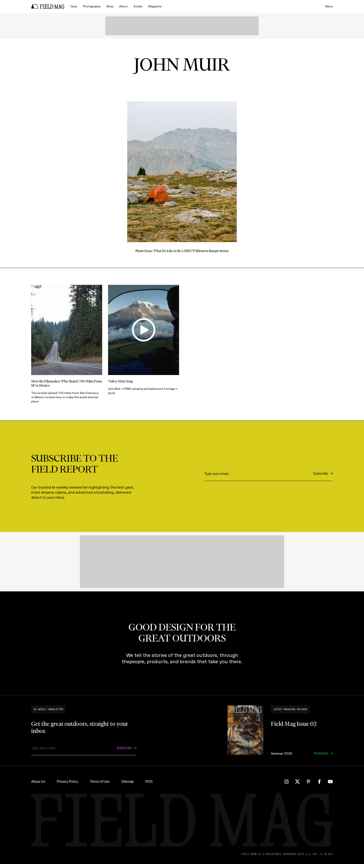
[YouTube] (330, 781)
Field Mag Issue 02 (294, 723)
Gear (73, 6)
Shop (109, 6)
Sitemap (127, 781)
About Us (38, 781)
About (123, 6)
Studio (138, 6)
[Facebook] (319, 781)
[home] (47, 6)
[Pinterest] (308, 781)
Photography (91, 6)
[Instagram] (286, 781)
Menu (329, 6)
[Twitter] (297, 781)
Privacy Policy (67, 781)
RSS (149, 781)
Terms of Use (100, 781)
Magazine (155, 6)
